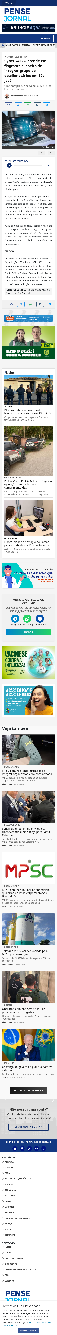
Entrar (10, 3)
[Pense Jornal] (28, 14)
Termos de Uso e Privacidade (20, 1269)
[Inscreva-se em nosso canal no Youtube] (36, 1148)
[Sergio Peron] (28, 28)
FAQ (6, 1275)
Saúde (7, 1229)
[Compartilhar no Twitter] (18, 104)
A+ (51, 152)
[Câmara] (28, 700)
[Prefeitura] (28, 342)
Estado (8, 1201)
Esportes (9, 1206)
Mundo (8, 1167)
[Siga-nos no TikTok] (43, 1148)
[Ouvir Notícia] (9, 165)
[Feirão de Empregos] (28, 318)
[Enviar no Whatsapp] (27, 104)
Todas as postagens (28, 1090)
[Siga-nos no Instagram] (22, 1148)
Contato (9, 1280)
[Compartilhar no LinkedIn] (46, 104)
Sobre (7, 1252)
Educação (9, 1235)
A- (42, 152)
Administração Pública (17, 1178)
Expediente (10, 1264)
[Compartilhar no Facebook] (8, 104)
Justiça (8, 1223)
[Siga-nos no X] (29, 1148)
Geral (7, 1173)
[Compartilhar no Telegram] (37, 104)
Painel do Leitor (13, 1258)
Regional (9, 1212)
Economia (10, 1190)
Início (7, 1247)
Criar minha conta (27, 1126)
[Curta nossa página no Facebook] (14, 1148)
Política (9, 1162)
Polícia (8, 1184)
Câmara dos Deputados (17, 1218)
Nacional (9, 1195)
